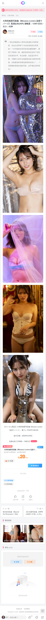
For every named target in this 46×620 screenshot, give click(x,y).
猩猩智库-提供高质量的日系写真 (28, 612)
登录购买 (36, 465)
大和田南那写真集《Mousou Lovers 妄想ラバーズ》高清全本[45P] (23, 23)
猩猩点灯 (11, 31)
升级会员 (19, 609)
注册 (30, 562)
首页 (4, 15)
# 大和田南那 (8, 484)
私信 (41, 32)
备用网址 (27, 609)
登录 (17, 562)
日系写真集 (10, 15)
